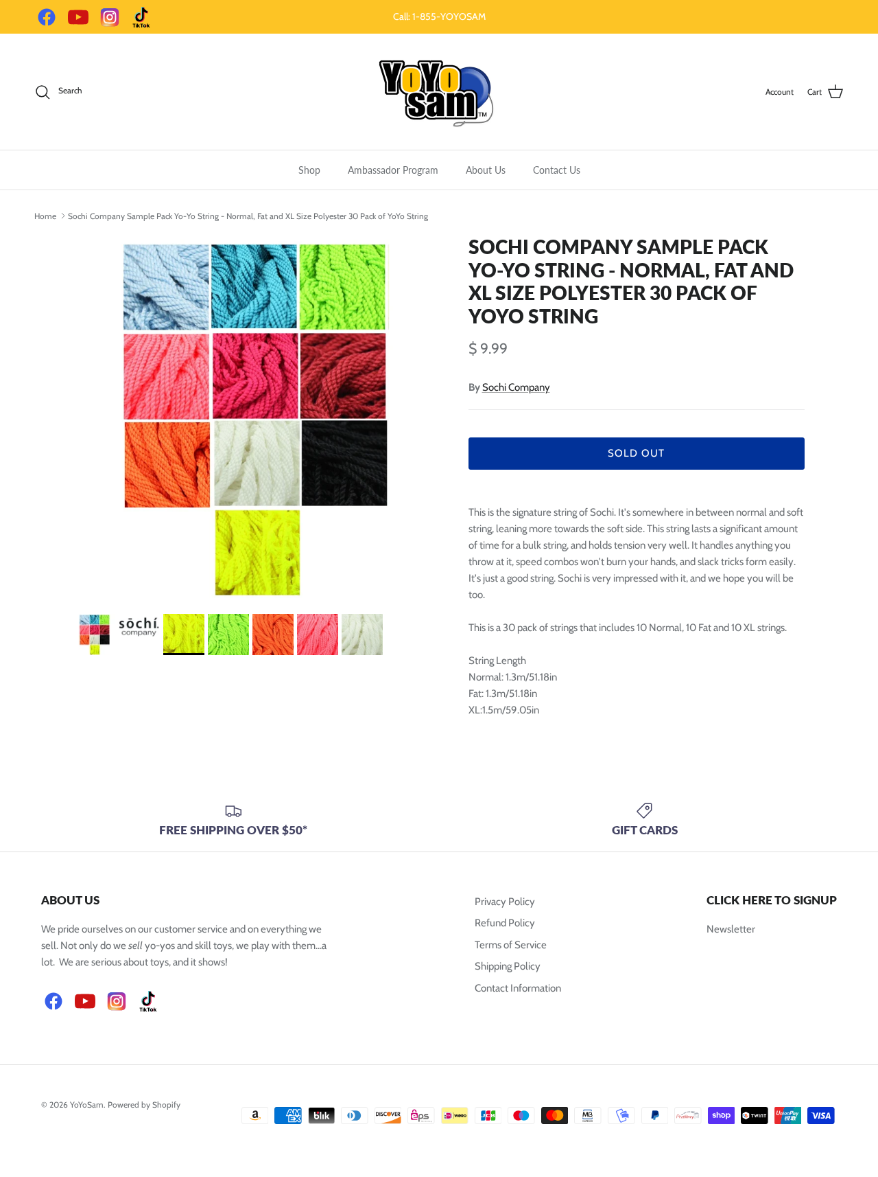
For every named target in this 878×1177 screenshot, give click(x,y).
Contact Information (518, 988)
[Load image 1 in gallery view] (256, 418)
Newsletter (731, 929)
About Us (486, 170)
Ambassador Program (393, 170)
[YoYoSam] (439, 91)
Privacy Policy (505, 901)
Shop (309, 170)
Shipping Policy (508, 966)
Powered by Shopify (144, 1104)
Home (45, 215)
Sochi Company (516, 387)
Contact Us (556, 170)
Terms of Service (511, 945)
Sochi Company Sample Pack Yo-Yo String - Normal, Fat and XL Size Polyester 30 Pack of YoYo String (248, 215)
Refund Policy (505, 923)
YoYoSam (87, 1104)
